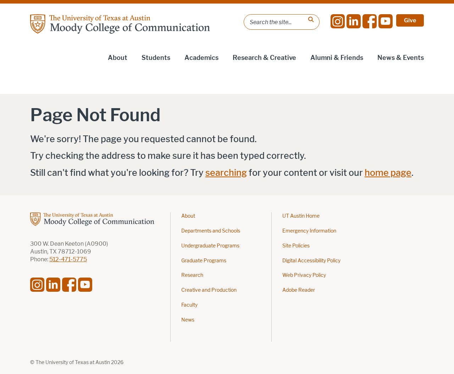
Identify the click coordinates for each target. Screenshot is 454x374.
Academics (201, 58)
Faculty (189, 305)
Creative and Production (209, 290)
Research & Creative (264, 58)
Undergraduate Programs (210, 246)
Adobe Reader (298, 290)
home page (388, 172)
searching (226, 172)
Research (192, 275)
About (117, 58)
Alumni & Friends (336, 58)
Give (410, 20)
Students (156, 58)
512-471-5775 (68, 259)
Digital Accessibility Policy (311, 261)
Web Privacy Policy (304, 275)
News (187, 320)
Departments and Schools (210, 231)
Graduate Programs (203, 261)
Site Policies (296, 246)
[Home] (120, 24)
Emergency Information (309, 231)
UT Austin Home (301, 216)
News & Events (400, 58)
